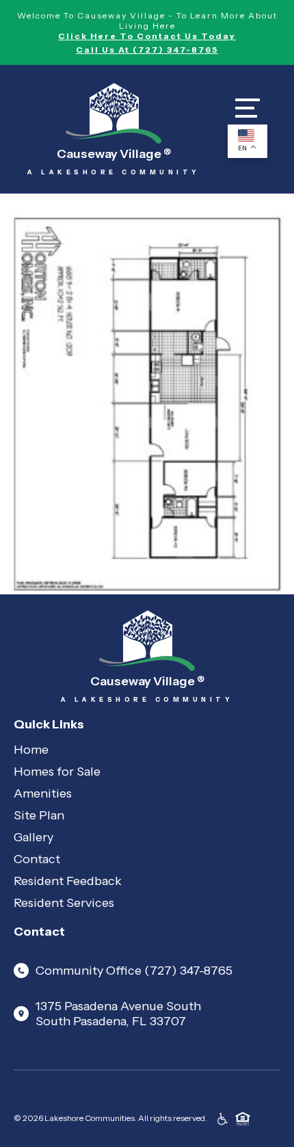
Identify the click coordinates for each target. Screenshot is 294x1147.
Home (31, 749)
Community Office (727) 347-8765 (134, 970)
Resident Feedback (68, 880)
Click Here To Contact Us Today (147, 36)
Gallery (33, 837)
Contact (37, 859)
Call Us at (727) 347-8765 (147, 49)
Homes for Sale (57, 771)
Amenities (43, 793)
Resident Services (64, 902)
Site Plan (39, 815)
